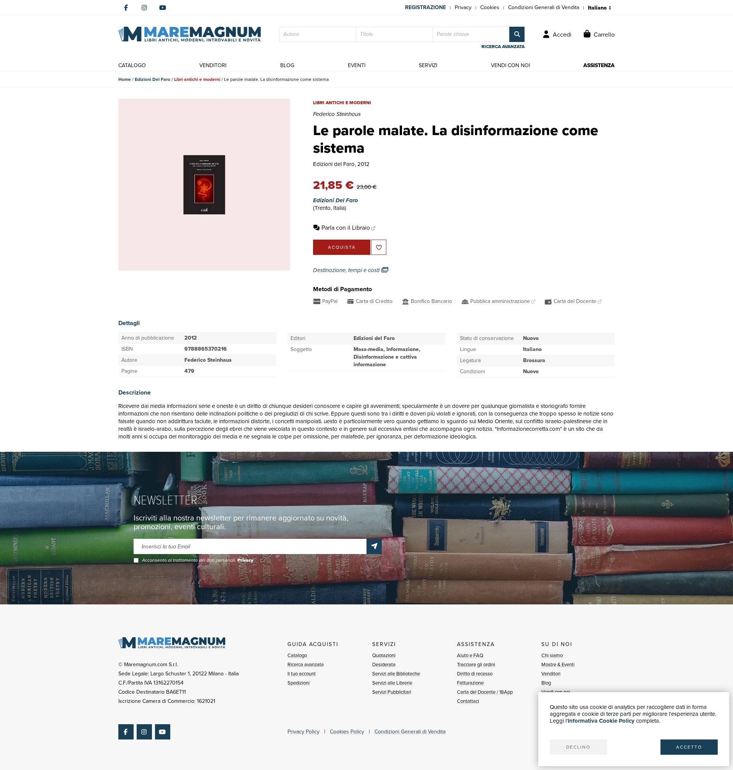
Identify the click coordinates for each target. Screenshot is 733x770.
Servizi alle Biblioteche (396, 673)
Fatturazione (470, 682)
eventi (356, 65)
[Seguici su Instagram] (144, 7)
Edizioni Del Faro (152, 79)
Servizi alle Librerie (392, 682)
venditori (212, 65)
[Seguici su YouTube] (162, 7)
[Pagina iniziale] (189, 34)
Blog (546, 682)
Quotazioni (384, 655)
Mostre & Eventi (558, 664)
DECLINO (578, 747)
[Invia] (374, 546)
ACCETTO (689, 747)
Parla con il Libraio (345, 227)
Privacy (463, 7)
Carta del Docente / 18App (485, 692)
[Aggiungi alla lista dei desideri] (378, 247)
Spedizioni (298, 682)
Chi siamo (552, 655)
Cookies (489, 7)
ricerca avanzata (503, 46)
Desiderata (384, 664)
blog (287, 65)
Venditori (550, 673)
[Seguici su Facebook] (126, 7)
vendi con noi (510, 65)
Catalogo (297, 655)
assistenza (599, 65)
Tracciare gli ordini (476, 664)
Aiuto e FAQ (470, 655)
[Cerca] (517, 34)
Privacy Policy (303, 732)
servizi (428, 65)
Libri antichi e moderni (197, 79)
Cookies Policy (347, 732)
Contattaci (468, 701)
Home (124, 79)
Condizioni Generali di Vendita (543, 7)
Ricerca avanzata (305, 664)
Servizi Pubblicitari (391, 692)
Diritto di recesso (474, 673)
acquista (342, 247)
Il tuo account (301, 673)
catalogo (132, 65)
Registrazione (425, 7)
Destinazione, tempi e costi (347, 270)
